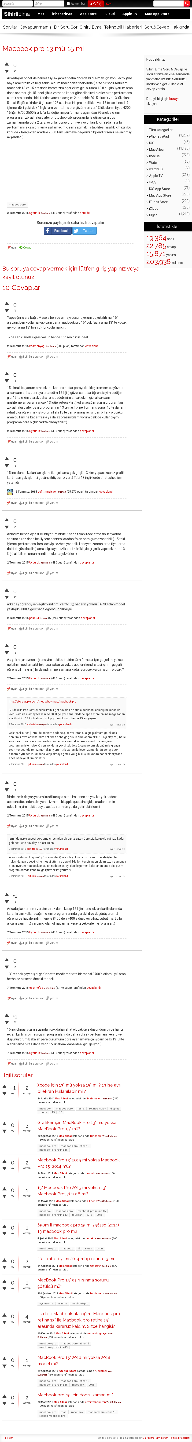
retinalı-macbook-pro (52, 1415)
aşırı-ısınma (46, 1303)
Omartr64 (95, 1265)
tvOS (152, 182)
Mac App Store (157, 13)
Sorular (10, 27)
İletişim (9, 1438)
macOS (154, 156)
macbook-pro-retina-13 (75, 1146)
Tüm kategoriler (161, 130)
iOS (151, 143)
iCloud (109, 13)
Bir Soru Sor (66, 27)
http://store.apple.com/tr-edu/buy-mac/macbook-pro (42, 701)
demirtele (32, 849)
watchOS (156, 169)
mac (63, 1412)
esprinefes (36, 987)
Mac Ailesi (61, 1098)
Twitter (88, 231)
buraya (174, 99)
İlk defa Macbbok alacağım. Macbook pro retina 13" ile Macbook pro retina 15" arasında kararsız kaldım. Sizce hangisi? (78, 1320)
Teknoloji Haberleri (123, 27)
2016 (89, 1214)
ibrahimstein (94, 1098)
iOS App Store (67, 1370)
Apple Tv (129, 13)
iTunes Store (158, 202)
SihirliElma (149, 1438)
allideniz (92, 1201)
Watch (154, 163)
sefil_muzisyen (47, 491)
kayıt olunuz (18, 277)
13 (53, 1112)
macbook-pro (17, 204)
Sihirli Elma (91, 27)
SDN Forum (162, 1438)
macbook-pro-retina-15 (53, 1149)
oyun (100, 1248)
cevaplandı (92, 346)
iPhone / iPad (159, 136)
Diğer (153, 215)
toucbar (77, 1214)
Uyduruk (34, 213)
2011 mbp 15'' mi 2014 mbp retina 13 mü (76, 1258)
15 (60, 1112)
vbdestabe (32, 724)
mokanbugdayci (97, 1333)
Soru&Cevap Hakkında (166, 27)
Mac (40, 13)
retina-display (97, 1108)
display (114, 1108)
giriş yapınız (111, 268)
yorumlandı (65, 724)
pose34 (34, 618)
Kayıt (109, 3)
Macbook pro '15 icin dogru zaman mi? (75, 1394)
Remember (78, 3)
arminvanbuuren (95, 1402)
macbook (45, 1108)
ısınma (62, 1303)
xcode (43, 1112)
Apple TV (156, 176)
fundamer (96, 1136)
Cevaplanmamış (36, 27)
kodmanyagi (37, 346)
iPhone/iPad (62, 13)
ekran (88, 1248)
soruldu (85, 213)
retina (81, 1108)
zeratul (89, 1173)
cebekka (90, 1238)
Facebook (61, 231)
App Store (88, 13)
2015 (99, 1214)
